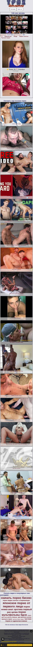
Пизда (15, 36)
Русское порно (5, 38)
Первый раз (7, 36)
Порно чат (20, 9)
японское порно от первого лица (16, 604)
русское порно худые (18, 619)
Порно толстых (23, 36)
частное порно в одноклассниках (18, 620)
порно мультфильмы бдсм (14, 613)
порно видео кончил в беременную (16, 600)
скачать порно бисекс (16, 597)
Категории (13, 9)
